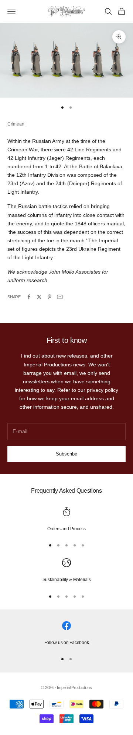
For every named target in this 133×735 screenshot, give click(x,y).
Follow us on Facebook (66, 642)
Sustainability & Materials (66, 579)
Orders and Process (66, 528)
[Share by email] (60, 297)
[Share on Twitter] (39, 297)
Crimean (15, 124)
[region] (66, 519)
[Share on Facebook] (29, 297)
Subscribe (66, 454)
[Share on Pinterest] (49, 297)
